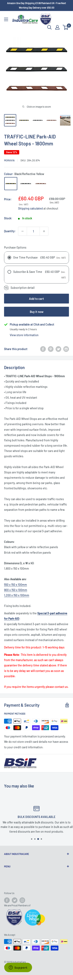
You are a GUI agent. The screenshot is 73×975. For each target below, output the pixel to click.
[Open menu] (6, 19)
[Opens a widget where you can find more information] (18, 968)
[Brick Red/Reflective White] (40, 183)
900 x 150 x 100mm (15, 590)
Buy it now (36, 311)
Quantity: (10, 231)
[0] (65, 27)
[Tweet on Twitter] (58, 349)
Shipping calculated (30, 208)
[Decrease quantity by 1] (22, 231)
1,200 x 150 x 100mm (16, 595)
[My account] (57, 27)
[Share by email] (66, 349)
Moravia (9, 160)
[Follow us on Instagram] (22, 900)
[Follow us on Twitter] (14, 900)
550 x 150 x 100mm (15, 584)
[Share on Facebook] (43, 349)
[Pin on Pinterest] (51, 349)
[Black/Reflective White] (25, 183)
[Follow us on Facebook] (7, 900)
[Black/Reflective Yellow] (10, 183)
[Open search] (49, 27)
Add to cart (36, 298)
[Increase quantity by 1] (44, 231)
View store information (24, 335)
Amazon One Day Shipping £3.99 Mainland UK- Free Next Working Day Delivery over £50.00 (36, 5)
